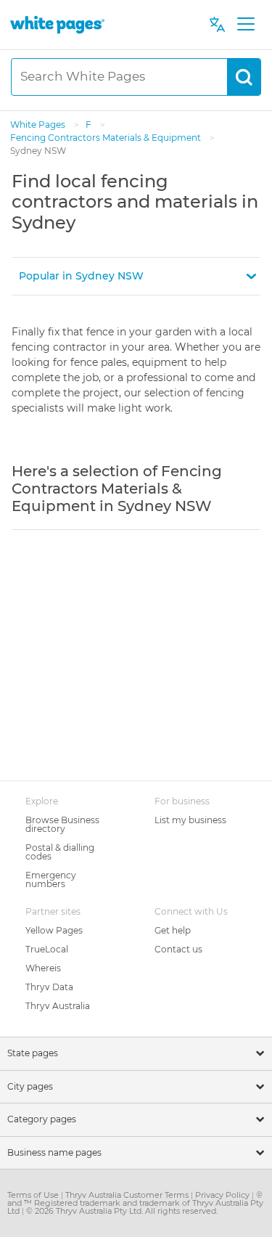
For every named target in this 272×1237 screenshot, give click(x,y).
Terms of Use (34, 1195)
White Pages (38, 124)
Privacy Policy (223, 1195)
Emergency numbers (50, 879)
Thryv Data (49, 986)
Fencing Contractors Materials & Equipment (106, 137)
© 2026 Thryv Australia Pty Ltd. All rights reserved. (122, 1211)
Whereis (43, 968)
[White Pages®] (57, 24)
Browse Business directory (62, 824)
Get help (172, 930)
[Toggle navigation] (245, 25)
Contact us (178, 949)
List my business (190, 820)
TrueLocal (46, 949)
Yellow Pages (54, 930)
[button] (136, 276)
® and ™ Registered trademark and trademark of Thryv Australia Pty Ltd (135, 1203)
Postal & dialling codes (59, 852)
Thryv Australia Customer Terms (128, 1195)
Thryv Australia (57, 1005)
